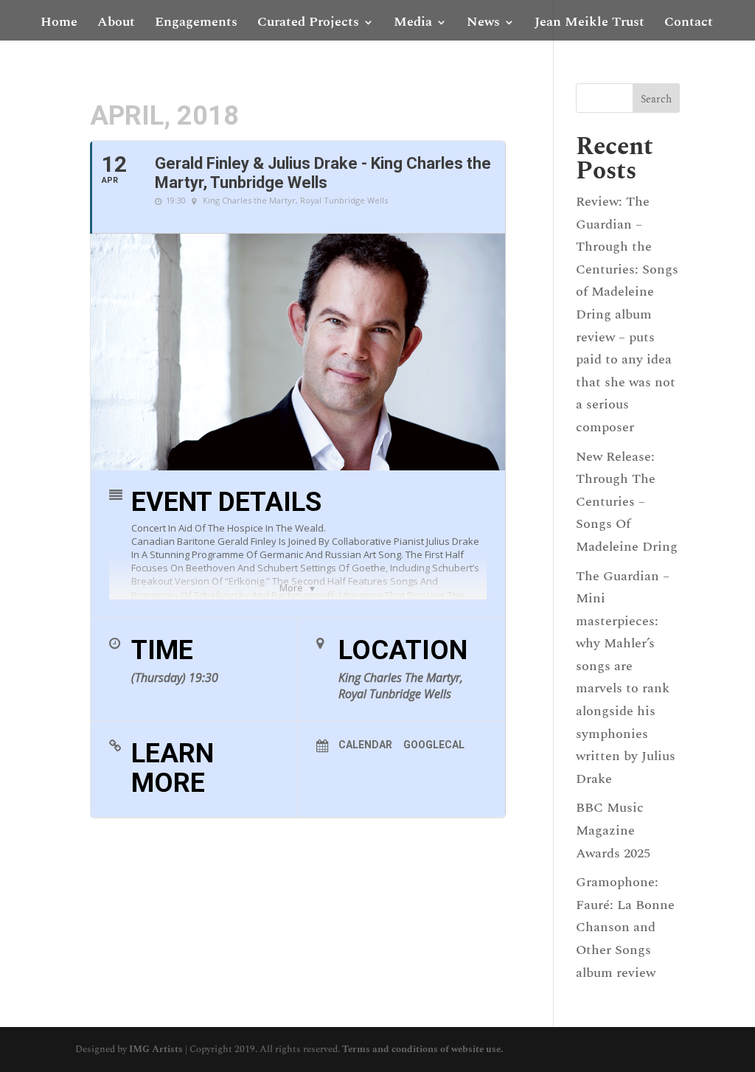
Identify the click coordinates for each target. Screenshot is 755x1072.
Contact (688, 24)
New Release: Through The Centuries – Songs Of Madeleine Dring (627, 502)
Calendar (365, 745)
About (116, 24)
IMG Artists (156, 1049)
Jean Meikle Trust (589, 24)
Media (413, 24)
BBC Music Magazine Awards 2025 (613, 830)
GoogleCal (434, 745)
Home (59, 24)
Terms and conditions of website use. (422, 1049)
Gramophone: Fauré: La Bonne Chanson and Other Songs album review (625, 927)
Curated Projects (308, 24)
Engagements (196, 24)
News (483, 24)
